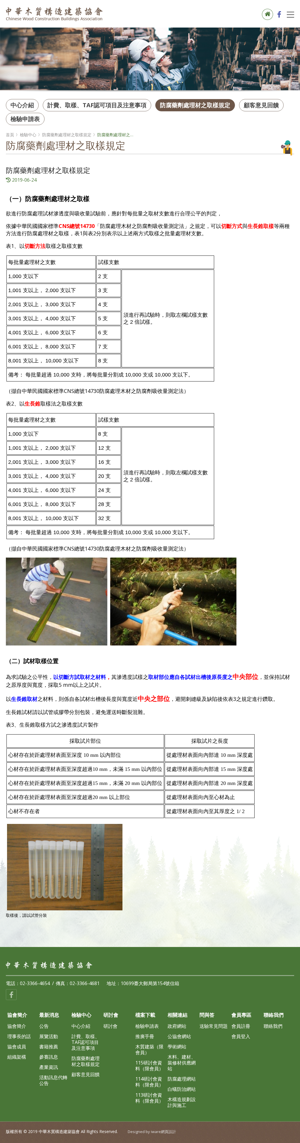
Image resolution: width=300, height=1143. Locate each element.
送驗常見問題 (214, 1026)
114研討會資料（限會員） (149, 1082)
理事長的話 (19, 1036)
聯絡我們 (273, 1026)
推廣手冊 (144, 1036)
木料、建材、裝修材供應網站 (182, 1063)
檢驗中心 (28, 134)
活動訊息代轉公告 (53, 1080)
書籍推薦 (48, 1047)
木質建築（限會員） (149, 1049)
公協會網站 (179, 1036)
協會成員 (16, 1047)
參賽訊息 (48, 1057)
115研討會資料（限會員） (149, 1066)
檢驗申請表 (25, 119)
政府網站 (177, 1026)
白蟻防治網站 (182, 1089)
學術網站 (177, 1047)
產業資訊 (48, 1067)
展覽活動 (48, 1036)
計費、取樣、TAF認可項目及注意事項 (96, 105)
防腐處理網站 (182, 1079)
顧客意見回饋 (261, 105)
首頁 (10, 134)
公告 (44, 1026)
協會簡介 (16, 1026)
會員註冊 (240, 1026)
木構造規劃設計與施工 (182, 1102)
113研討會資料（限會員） (149, 1098)
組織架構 (16, 1057)
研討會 (110, 1026)
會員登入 (240, 1036)
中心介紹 (22, 105)
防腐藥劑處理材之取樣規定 (195, 105)
